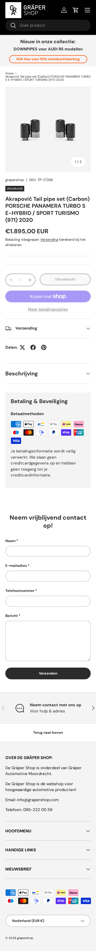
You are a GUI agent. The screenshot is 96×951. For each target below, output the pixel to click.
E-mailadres (16, 565)
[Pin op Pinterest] (43, 347)
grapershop (14, 180)
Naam (10, 541)
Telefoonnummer (19, 590)
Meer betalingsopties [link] (48, 309)
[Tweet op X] (22, 347)
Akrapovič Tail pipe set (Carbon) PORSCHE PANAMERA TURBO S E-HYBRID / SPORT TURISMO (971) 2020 (48, 78)
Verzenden (48, 673)
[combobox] (48, 25)
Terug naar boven (48, 732)
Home (9, 73)
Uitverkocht (65, 279)
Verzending (49, 239)
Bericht (11, 615)
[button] (76, 10)
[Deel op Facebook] (33, 347)
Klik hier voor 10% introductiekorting (48, 59)
